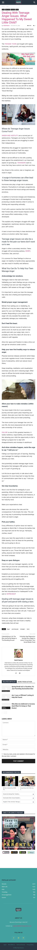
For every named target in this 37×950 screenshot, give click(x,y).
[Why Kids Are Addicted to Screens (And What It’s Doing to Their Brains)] (6, 706)
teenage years (11, 44)
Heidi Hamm (6, 25)
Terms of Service (21, 944)
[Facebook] (16, 673)
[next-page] (6, 713)
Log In (5, 944)
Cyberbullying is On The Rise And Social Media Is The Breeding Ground (9, 638)
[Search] (34, 2)
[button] (3, 2)
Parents (12, 9)
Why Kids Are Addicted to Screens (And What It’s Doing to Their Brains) (23, 706)
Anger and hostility (10, 135)
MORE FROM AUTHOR (25, 682)
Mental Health (5, 699)
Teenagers (21, 163)
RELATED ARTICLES (9, 682)
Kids (8, 6)
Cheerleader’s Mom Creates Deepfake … (12, 797)
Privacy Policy (30, 944)
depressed (11, 594)
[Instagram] (20, 673)
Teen (17, 9)
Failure (5, 432)
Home (3, 6)
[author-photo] (18, 657)
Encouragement (5, 691)
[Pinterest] (23, 938)
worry (27, 251)
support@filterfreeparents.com (22, 926)
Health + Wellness (4, 708)
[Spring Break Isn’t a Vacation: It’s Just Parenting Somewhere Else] (6, 689)
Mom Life (8, 9)
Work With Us (11, 944)
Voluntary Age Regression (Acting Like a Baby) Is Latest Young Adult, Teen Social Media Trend (27, 639)
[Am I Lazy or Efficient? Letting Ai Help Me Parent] (6, 697)
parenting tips (15, 629)
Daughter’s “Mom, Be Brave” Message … (12, 801)
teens (28, 629)
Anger (8, 629)
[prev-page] (3, 713)
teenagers (22, 629)
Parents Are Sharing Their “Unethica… (11, 794)
